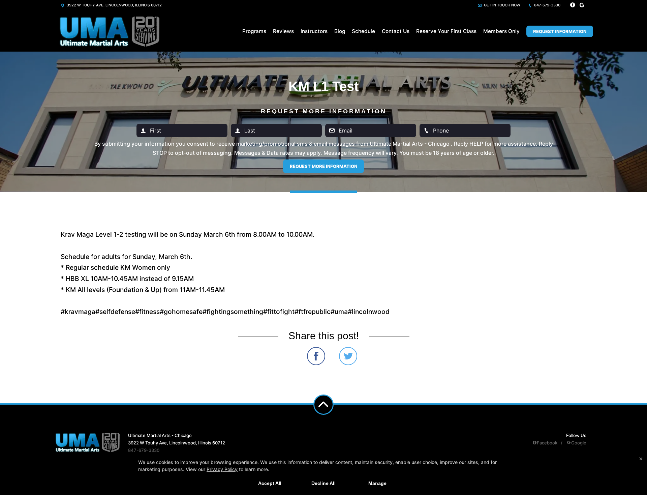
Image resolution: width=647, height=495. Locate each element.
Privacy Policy (222, 469)
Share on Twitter (348, 356)
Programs (254, 31)
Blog (339, 31)
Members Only (501, 31)
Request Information (559, 31)
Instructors (314, 31)
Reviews (283, 31)
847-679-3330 (546, 5)
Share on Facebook (316, 356)
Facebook (547, 442)
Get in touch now (501, 5)
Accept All (269, 483)
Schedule (363, 31)
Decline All (323, 483)
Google (578, 442)
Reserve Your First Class (446, 31)
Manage (377, 483)
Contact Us (395, 31)
